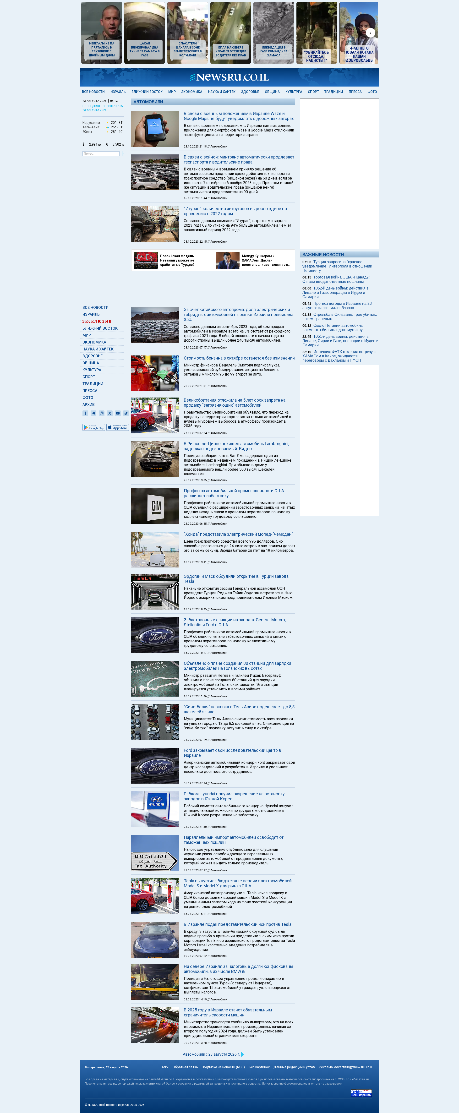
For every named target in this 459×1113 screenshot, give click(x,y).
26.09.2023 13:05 (196, 480)
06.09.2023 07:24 (196, 783)
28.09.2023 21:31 (196, 386)
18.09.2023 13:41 (196, 562)
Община (272, 92)
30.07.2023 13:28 (196, 1043)
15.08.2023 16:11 (196, 914)
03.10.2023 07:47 (196, 347)
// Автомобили (217, 146)
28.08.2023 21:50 (196, 827)
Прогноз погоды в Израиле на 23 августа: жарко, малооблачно (337, 305)
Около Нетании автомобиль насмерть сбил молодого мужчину (332, 327)
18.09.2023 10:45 (196, 609)
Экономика (191, 92)
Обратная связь (185, 1067)
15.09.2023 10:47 (196, 653)
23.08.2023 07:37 (196, 870)
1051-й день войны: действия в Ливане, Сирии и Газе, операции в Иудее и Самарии (340, 340)
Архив (88, 404)
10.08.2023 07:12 (196, 956)
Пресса (355, 92)
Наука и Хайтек (221, 92)
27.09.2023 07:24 (196, 433)
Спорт (313, 92)
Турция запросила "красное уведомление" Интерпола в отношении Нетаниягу (337, 266)
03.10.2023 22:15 (196, 241)
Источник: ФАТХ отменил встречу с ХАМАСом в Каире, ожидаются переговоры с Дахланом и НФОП (339, 356)
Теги (165, 1067)
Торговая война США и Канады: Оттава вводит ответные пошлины (336, 279)
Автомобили (148, 101)
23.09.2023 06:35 (196, 523)
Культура (293, 92)
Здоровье (250, 92)
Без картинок (259, 1067)
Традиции (333, 92)
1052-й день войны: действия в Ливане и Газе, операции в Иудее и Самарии (335, 292)
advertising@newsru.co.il (353, 1067)
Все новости (93, 92)
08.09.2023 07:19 (196, 740)
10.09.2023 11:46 (196, 696)
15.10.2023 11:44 (196, 198)
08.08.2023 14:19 (196, 999)
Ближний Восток (147, 92)
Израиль (118, 92)
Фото (372, 92)
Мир (172, 92)
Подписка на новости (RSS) (223, 1067)
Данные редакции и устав (294, 1067)
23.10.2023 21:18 (196, 146)
